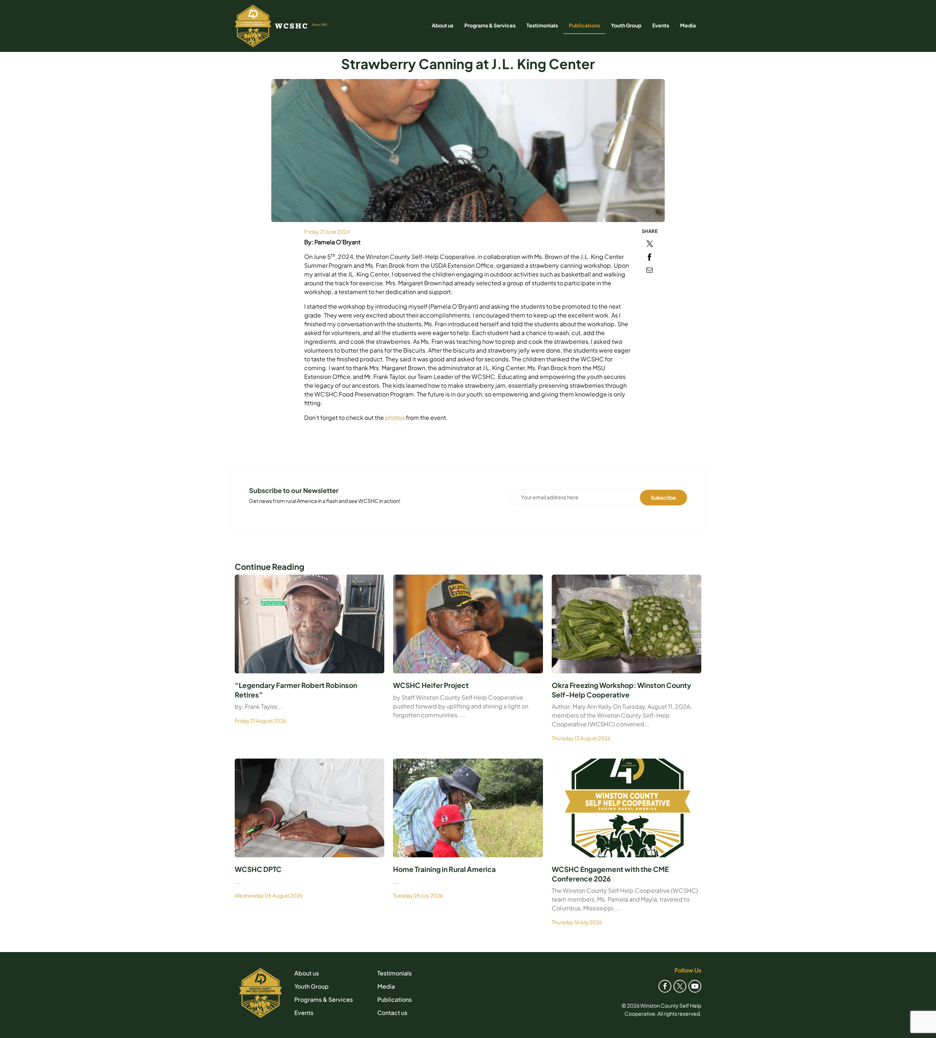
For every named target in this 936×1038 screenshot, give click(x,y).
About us (442, 25)
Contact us (392, 1012)
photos (395, 417)
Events (660, 25)
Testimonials (542, 25)
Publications (584, 25)
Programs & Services (490, 25)
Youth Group (626, 25)
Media (688, 25)
